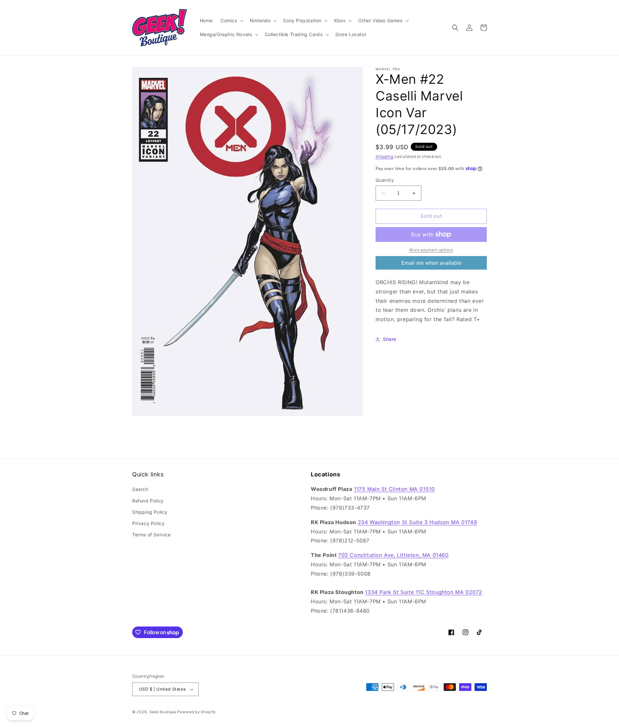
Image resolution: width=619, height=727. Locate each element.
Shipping (384, 156)
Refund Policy (148, 500)
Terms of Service (151, 534)
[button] (231, 20)
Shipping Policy (150, 512)
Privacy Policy (148, 523)
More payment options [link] (431, 249)
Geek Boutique (162, 712)
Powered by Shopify (196, 712)
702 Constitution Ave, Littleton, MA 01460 (393, 555)
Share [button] (389, 339)
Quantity (385, 180)
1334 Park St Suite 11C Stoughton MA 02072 (423, 592)
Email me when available (431, 263)
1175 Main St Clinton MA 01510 (394, 489)
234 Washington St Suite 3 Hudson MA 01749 (417, 522)
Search (140, 489)
